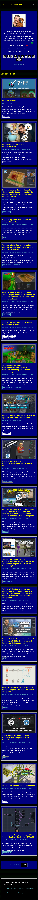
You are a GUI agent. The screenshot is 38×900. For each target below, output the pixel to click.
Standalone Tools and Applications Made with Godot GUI (17, 464)
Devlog (5, 531)
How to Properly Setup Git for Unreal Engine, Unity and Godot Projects (18, 690)
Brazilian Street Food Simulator (18, 786)
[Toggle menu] (33, 4)
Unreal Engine (8, 581)
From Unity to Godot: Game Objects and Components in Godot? (15, 738)
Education (6, 433)
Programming (7, 265)
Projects (21, 888)
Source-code (8, 885)
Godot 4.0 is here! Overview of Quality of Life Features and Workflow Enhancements (18, 641)
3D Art (5, 337)
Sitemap (20, 893)
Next (24, 865)
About (8, 893)
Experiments (30, 888)
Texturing (6, 212)
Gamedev (12, 337)
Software (6, 116)
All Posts (14, 888)
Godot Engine (7, 481)
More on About (18, 64)
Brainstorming (8, 387)
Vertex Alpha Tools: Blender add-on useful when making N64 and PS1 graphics (17, 247)
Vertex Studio (9, 101)
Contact (14, 893)
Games (5, 801)
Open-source (7, 162)
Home (8, 888)
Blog (4, 237)
